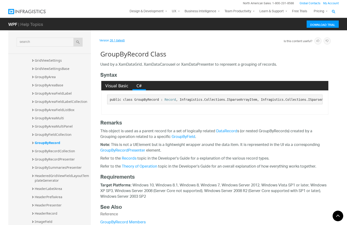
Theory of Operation (139, 167)
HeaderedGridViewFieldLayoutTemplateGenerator (62, 178)
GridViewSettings (48, 60)
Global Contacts (310, 3)
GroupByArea (45, 77)
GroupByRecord (47, 143)
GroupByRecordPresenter (55, 159)
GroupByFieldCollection (53, 134)
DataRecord (226, 131)
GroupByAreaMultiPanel (54, 126)
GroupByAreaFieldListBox (54, 110)
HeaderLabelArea (48, 188)
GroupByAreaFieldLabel (53, 93)
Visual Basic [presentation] (116, 85)
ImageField (43, 221)
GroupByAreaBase (49, 85)
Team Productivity (237, 11)
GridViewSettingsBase (52, 68)
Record (170, 99)
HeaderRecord (46, 213)
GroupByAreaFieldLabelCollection (61, 101)
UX (174, 11)
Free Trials (299, 11)
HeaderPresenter (48, 205)
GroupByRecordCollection (55, 151)
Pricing (319, 11)
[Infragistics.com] (31, 11)
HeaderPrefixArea (48, 197)
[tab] (116, 85)
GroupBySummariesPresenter (58, 167)
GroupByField (183, 137)
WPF (12, 24)
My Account (331, 3)
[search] (78, 42)
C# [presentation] (139, 85)
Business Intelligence (200, 11)
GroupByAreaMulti (49, 118)
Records (129, 159)
